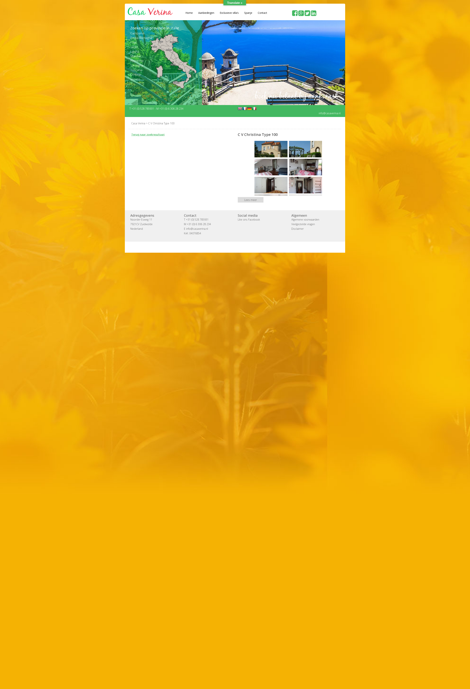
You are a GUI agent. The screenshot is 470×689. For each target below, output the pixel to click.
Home (189, 13)
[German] (249, 108)
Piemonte (137, 61)
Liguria (134, 51)
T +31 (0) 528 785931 (142, 108)
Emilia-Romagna (141, 38)
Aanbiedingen (206, 13)
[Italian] (254, 108)
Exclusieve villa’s (229, 13)
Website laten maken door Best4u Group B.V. (252, 247)
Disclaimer (297, 228)
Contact (262, 13)
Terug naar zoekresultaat (148, 134)
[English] (240, 108)
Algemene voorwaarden (305, 219)
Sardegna (136, 65)
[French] (245, 108)
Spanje (248, 13)
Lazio (134, 47)
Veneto (135, 79)
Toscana (136, 70)
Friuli (133, 42)
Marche (135, 56)
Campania (137, 33)
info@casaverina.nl (330, 113)
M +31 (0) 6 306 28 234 (169, 108)
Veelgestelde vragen (303, 224)
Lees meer (250, 199)
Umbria (135, 74)
